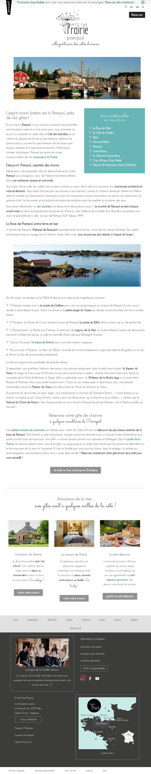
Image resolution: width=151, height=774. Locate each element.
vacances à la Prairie (45, 157)
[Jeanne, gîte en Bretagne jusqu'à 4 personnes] (28, 548)
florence (52, 619)
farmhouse (75, 628)
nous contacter (28, 719)
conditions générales (90, 660)
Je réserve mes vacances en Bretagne (75, 470)
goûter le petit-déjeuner (120, 596)
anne (102, 619)
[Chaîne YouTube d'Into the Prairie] (97, 679)
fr (126, 7)
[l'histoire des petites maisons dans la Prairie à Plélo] (50, 685)
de (137, 7)
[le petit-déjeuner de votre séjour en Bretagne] (120, 548)
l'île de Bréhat (101, 142)
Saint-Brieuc (100, 151)
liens (105, 770)
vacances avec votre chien (92, 653)
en (131, 7)
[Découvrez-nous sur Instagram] (83, 677)
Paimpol (97, 146)
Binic (95, 137)
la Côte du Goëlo (103, 132)
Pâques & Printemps (24, 728)
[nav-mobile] (143, 3)
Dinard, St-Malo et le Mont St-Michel (114, 165)
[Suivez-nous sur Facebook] (90, 679)
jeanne (86, 619)
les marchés (44, 206)
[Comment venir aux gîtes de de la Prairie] (107, 748)
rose (15, 619)
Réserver (137, 15)
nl (143, 7)
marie (118, 619)
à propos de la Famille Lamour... (42, 669)
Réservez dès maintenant (119, 2)
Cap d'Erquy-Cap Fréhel (107, 160)
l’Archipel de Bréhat (42, 342)
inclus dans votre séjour (91, 646)
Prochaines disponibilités (30, 2)
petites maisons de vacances (28, 430)
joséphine (33, 619)
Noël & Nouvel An (23, 742)
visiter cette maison (28, 592)
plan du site (70, 770)
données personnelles (45, 770)
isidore (134, 619)
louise (69, 619)
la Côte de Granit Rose (106, 155)
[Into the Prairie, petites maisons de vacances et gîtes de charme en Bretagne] (75, 21)
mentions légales (16, 770)
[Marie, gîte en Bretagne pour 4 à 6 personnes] (74, 548)
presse (89, 770)
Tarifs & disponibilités (94, 668)
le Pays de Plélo (102, 128)
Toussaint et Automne (24, 735)
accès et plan (107, 753)
